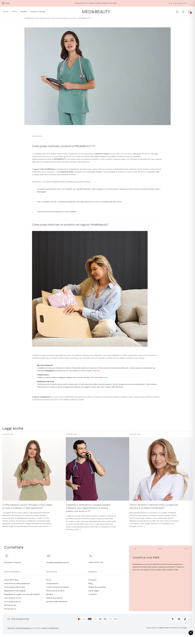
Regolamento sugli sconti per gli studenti (22, 594)
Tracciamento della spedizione (17, 583)
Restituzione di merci (55, 591)
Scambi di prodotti (54, 598)
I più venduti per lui (12, 602)
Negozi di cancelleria (97, 587)
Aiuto (48, 580)
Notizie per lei (10, 605)
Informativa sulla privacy (14, 587)
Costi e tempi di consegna (57, 587)
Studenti (24, 12)
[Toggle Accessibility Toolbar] (190, 632)
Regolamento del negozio (15, 591)
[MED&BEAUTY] (96, 12)
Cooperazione (52, 583)
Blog (90, 583)
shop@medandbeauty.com (57, 562)
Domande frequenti (12, 562)
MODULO (96, 371)
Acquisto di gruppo (38, 12)
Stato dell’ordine (11, 580)
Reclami (49, 594)
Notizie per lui (10, 609)
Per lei (5, 12)
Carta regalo (93, 591)
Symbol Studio (163, 628)
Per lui (14, 12)
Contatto (92, 594)
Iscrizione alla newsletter (56, 602)
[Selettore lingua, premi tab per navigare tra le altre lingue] (170, 3)
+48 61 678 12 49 (95, 562)
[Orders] (183, 12)
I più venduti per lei (12, 598)
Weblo (185, 628)
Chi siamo (92, 580)
